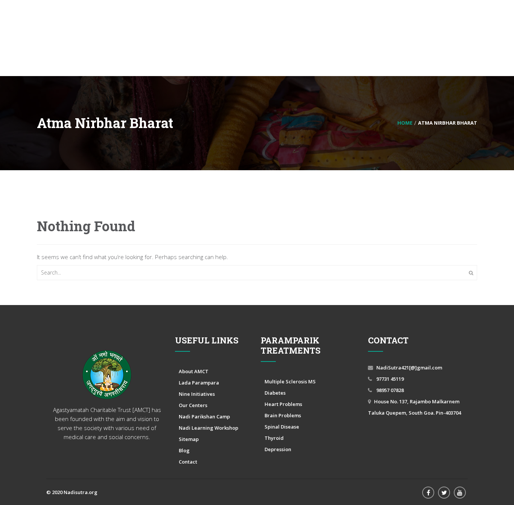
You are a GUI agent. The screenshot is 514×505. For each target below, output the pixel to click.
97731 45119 (389, 378)
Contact (188, 461)
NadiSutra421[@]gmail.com (409, 367)
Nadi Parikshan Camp (204, 416)
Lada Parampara (199, 382)
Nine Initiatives (197, 394)
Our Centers (193, 405)
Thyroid (274, 438)
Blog (184, 450)
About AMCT (193, 371)
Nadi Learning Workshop (208, 427)
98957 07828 (389, 390)
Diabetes (275, 392)
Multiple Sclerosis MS (290, 381)
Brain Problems (283, 415)
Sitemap (189, 439)
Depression (278, 449)
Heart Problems (283, 404)
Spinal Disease (282, 426)
